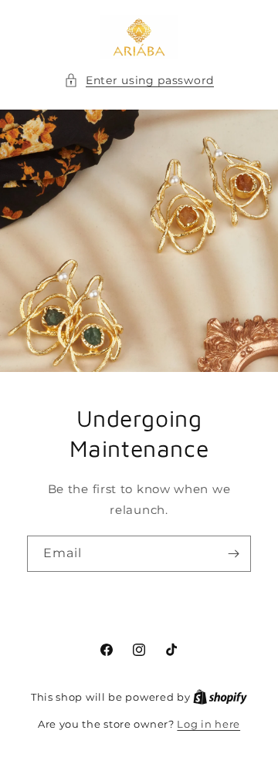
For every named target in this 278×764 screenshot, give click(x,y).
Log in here (208, 724)
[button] (139, 80)
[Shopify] (220, 697)
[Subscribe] (233, 554)
